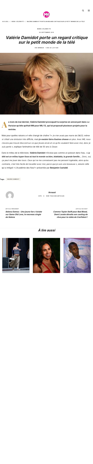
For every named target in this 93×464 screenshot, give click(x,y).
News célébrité (18, 21)
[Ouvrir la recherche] (83, 10)
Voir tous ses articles (55, 196)
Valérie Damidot (13, 179)
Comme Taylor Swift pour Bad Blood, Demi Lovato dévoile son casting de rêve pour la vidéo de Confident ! (70, 213)
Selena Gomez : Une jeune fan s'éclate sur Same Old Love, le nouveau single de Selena (23, 213)
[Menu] (89, 10)
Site (40, 196)
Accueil (5, 21)
